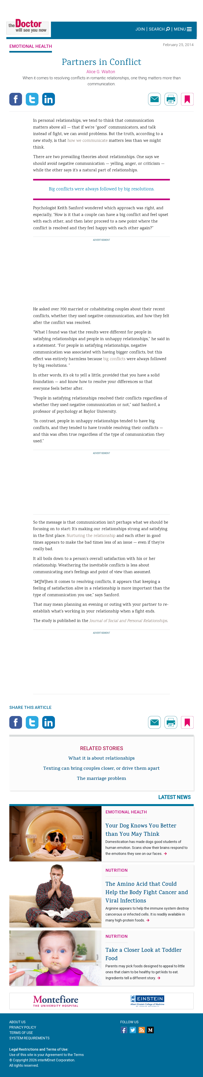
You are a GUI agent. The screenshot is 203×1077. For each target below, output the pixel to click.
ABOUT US (17, 1022)
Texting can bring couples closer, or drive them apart (101, 769)
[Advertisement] (101, 9)
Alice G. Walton (100, 71)
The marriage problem (101, 779)
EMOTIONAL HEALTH (30, 46)
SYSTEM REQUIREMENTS (29, 1038)
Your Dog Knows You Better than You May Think (146, 839)
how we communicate (87, 141)
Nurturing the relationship (91, 536)
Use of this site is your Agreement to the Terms (46, 1055)
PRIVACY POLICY (22, 1027)
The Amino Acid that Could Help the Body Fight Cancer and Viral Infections (147, 901)
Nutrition (116, 870)
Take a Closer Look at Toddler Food (145, 963)
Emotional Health (126, 812)
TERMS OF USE (21, 1033)
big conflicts (114, 359)
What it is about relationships (101, 758)
